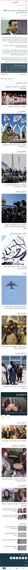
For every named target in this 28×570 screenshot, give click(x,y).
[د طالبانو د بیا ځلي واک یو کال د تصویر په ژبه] (14, 432)
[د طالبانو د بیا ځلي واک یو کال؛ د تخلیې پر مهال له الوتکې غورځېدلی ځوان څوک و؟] (14, 290)
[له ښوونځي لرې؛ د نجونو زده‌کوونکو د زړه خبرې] (14, 404)
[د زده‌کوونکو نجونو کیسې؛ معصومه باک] (22, 528)
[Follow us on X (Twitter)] (23, 558)
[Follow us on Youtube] (20, 558)
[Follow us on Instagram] (17, 558)
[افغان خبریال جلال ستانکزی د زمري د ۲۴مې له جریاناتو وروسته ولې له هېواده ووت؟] (22, 517)
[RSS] (11, 558)
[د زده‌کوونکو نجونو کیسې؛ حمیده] (22, 534)
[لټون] (23, 568)
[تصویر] (17, 568)
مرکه (26, 8)
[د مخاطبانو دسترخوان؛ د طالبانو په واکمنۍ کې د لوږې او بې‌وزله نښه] (14, 462)
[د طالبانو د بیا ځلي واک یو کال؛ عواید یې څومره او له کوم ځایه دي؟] (14, 168)
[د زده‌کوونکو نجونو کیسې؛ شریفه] (22, 547)
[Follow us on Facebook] (26, 558)
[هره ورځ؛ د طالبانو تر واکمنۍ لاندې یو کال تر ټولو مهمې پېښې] (14, 250)
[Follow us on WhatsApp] (14, 558)
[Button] (3, 18)
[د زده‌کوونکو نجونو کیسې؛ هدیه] (22, 541)
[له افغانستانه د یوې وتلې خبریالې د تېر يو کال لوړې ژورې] (14, 495)
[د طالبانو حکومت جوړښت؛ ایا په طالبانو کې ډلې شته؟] (14, 370)
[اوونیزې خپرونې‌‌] (10, 568)
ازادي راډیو (23, 67)
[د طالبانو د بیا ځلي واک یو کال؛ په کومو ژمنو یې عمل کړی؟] (14, 128)
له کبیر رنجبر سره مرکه (20, 65)
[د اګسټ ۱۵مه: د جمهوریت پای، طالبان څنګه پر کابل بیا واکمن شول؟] (14, 330)
